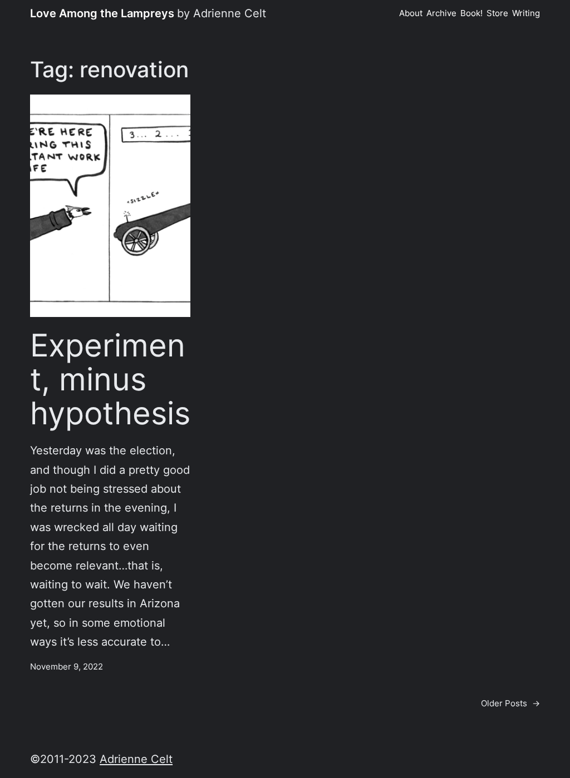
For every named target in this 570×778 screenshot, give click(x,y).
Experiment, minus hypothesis (110, 379)
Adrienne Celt (136, 759)
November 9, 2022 (66, 667)
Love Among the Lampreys (102, 13)
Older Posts (510, 703)
